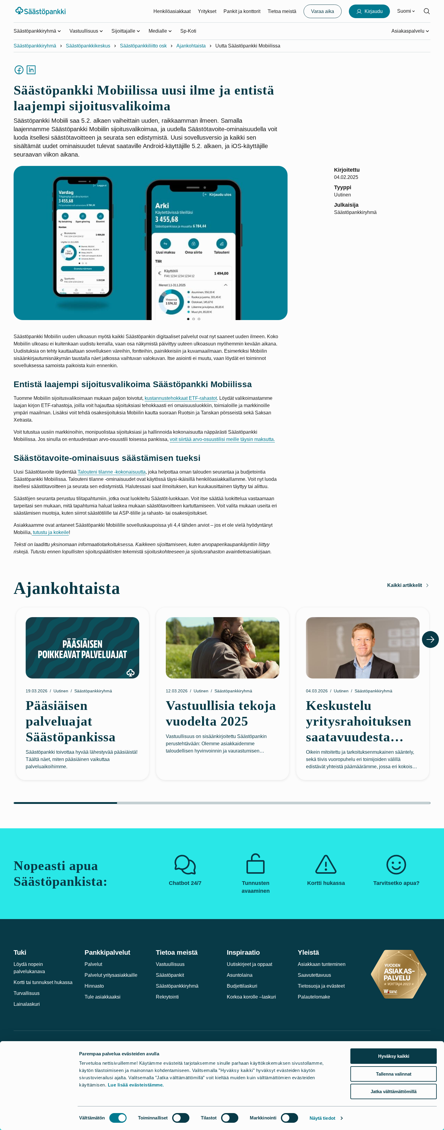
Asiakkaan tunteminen (322, 964)
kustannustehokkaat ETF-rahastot (181, 398)
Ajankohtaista (191, 45)
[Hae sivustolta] (426, 11)
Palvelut (93, 964)
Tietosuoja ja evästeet (321, 986)
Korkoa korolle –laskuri (251, 996)
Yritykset (207, 11)
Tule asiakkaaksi (103, 996)
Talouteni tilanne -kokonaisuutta (112, 471)
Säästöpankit (170, 975)
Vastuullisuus (170, 964)
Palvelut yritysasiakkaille (111, 975)
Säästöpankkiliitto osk (143, 45)
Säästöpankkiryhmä (35, 45)
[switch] (180, 1118)
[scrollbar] (222, 803)
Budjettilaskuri (242, 986)
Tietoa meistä (282, 11)
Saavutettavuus (314, 975)
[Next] (430, 639)
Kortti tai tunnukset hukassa (43, 982)
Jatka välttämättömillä (394, 1091)
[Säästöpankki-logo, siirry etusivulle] (41, 11)
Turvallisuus (27, 993)
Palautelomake (314, 996)
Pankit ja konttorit (242, 11)
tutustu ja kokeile (50, 532)
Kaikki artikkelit (404, 585)
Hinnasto (94, 986)
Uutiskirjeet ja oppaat (249, 964)
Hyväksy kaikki (393, 1056)
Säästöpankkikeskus (88, 45)
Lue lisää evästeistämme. (136, 1084)
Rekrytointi (167, 996)
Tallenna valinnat (393, 1074)
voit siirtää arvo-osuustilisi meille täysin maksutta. (222, 439)
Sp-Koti (188, 31)
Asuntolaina (240, 975)
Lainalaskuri (27, 1004)
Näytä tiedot (322, 1118)
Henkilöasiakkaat (172, 11)
